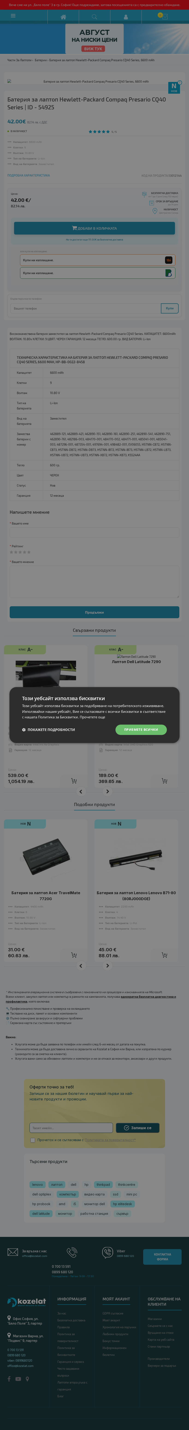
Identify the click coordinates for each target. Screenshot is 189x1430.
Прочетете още (92, 717)
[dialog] (94, 715)
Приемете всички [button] (141, 729)
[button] (48, 730)
